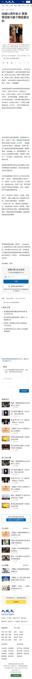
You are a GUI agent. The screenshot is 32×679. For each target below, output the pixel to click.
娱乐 (9, 637)
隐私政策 (4, 621)
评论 (23, 5)
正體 (23, 1)
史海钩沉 (4, 653)
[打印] (20, 63)
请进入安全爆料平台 (16, 520)
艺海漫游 (4, 659)
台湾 (27, 5)
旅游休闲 (19, 656)
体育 (2, 640)
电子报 (3, 618)
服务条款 (23, 618)
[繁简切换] (28, 63)
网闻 (9, 640)
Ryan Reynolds (20, 298)
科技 (2, 637)
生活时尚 (26, 651)
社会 (6, 640)
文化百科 (4, 648)
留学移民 (26, 648)
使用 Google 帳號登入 (17, 286)
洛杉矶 (16, 634)
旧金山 (21, 632)
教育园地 (4, 656)
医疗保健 (19, 651)
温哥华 (16, 637)
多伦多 (21, 634)
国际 (19, 5)
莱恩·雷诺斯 (9, 298)
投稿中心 (10, 621)
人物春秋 (11, 653)
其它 (20, 640)
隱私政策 (17, 290)
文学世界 (11, 651)
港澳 (9, 634)
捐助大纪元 (24, 621)
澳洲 (15, 640)
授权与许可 (16, 618)
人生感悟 (4, 651)
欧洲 (20, 637)
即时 (7, 5)
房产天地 (19, 648)
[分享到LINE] (7, 63)
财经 (6, 637)
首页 (3, 5)
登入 (28, 1)
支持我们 (16, 601)
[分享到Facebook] (3, 63)
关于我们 (9, 618)
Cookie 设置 (16, 675)
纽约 (15, 632)
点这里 (11, 105)
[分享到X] (11, 63)
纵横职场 (19, 653)
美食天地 (26, 653)
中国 (11, 5)
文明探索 (11, 648)
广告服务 (17, 621)
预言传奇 (11, 656)
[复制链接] (15, 63)
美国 (15, 5)
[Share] (12, 407)
